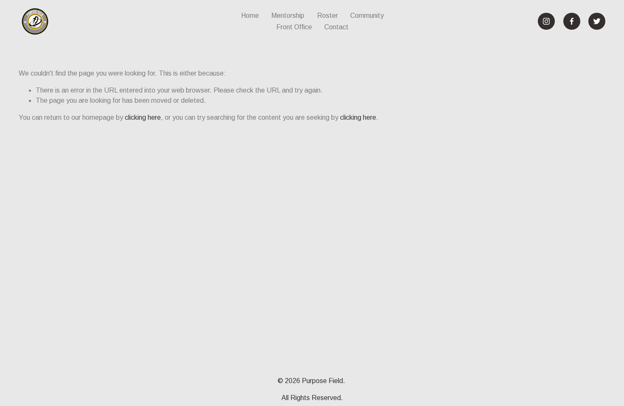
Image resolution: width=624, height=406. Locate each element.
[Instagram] (546, 21)
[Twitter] (596, 21)
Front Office (294, 27)
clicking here (143, 117)
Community (367, 15)
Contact (336, 27)
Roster (327, 15)
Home (250, 15)
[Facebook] (571, 21)
